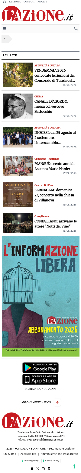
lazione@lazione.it (53, 439)
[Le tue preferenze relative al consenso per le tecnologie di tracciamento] (74, 466)
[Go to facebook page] (32, 468)
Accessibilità (28, 454)
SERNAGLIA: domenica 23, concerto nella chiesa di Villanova (54, 195)
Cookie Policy (52, 460)
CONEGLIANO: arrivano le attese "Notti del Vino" (55, 223)
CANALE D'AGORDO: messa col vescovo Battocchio (51, 106)
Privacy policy (31, 460)
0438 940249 (29, 439)
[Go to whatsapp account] (49, 468)
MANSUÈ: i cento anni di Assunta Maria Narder (54, 166)
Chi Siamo (9, 454)
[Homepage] (5, 39)
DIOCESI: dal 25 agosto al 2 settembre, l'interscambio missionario (55, 137)
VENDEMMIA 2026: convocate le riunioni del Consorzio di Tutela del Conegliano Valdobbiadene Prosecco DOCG (54, 75)
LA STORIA (15, 1)
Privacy (42, 1)
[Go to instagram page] (43, 468)
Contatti (29, 1)
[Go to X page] (37, 468)
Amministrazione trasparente (59, 454)
